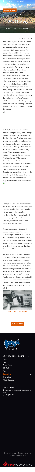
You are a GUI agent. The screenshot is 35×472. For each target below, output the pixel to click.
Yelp (16, 349)
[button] (10, 10)
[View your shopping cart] (18, 14)
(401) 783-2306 (11, 7)
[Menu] (5, 50)
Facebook (9, 349)
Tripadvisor (13, 349)
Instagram (6, 349)
